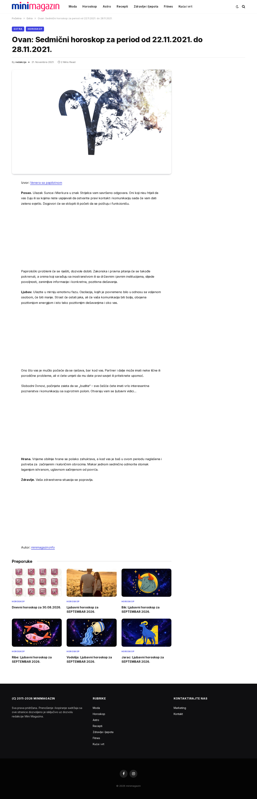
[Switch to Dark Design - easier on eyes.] (237, 6)
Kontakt (178, 713)
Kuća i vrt (185, 6)
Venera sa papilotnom (46, 183)
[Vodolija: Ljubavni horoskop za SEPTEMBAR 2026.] (91, 633)
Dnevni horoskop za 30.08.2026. (36, 607)
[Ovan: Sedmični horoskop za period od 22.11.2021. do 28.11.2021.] (91, 122)
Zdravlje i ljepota (146, 6)
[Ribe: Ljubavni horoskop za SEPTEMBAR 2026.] (37, 633)
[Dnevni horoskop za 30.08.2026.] (37, 583)
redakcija (20, 62)
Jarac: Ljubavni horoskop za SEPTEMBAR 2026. (143, 659)
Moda (73, 6)
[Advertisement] (91, 237)
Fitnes (168, 6)
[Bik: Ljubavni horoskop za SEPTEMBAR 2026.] (146, 583)
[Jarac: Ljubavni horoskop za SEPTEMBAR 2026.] (146, 633)
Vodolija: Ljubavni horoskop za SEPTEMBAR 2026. (89, 659)
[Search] (243, 6)
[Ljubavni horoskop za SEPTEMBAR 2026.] (91, 583)
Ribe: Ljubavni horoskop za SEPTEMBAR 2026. (32, 659)
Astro (107, 6)
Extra (18, 29)
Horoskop (89, 6)
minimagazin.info (43, 547)
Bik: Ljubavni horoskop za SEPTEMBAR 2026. (141, 609)
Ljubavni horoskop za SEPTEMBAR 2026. (82, 609)
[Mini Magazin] (35, 6)
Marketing (180, 707)
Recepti (122, 6)
